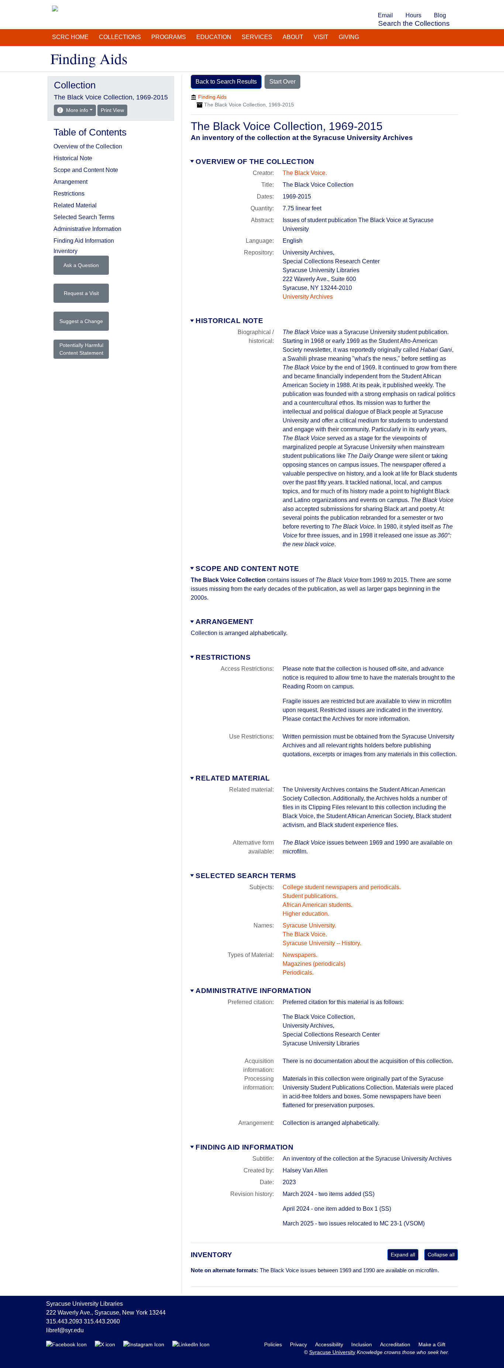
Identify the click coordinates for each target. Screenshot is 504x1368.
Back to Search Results (226, 81)
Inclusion (362, 1344)
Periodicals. (298, 972)
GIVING (349, 37)
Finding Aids (212, 97)
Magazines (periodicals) (314, 964)
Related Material (233, 778)
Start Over (282, 81)
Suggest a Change (81, 321)
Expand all (403, 1254)
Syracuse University (332, 1352)
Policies (273, 1344)
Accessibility (330, 1344)
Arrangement (224, 621)
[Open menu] (456, 5)
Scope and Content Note (247, 568)
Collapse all (441, 1254)
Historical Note (229, 321)
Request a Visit (81, 293)
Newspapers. (300, 955)
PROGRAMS (168, 37)
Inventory (65, 251)
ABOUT (293, 37)
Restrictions (223, 657)
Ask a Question (81, 265)
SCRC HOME (70, 37)
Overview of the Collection (255, 161)
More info (77, 110)
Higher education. (306, 914)
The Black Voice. (305, 173)
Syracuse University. (309, 925)
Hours (413, 15)
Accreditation (396, 1344)
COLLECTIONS (120, 37)
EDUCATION (213, 37)
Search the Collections (414, 23)
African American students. (317, 905)
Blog (440, 15)
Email (385, 15)
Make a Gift (431, 1344)
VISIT (321, 37)
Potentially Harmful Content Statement (81, 349)
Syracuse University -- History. (322, 943)
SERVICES (257, 37)
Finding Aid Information (244, 1147)
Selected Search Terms (246, 876)
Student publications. (310, 896)
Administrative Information (253, 991)
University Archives (308, 297)
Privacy (299, 1344)
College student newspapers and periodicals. (342, 887)
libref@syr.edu (65, 1330)
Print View (114, 110)
